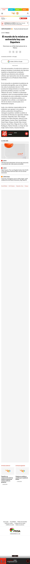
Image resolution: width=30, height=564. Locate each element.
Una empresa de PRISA (15, 530)
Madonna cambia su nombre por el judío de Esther (22, 478)
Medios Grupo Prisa (15, 534)
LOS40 (3, 9)
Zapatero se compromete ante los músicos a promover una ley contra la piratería (7, 479)
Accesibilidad (13, 521)
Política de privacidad (22, 521)
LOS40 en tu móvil (10, 524)
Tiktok (9, 490)
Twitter (13, 52)
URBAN (24, 9)
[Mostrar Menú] (2, 13)
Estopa (26, 186)
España (3, 18)
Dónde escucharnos (20, 524)
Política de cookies (9, 523)
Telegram (20, 52)
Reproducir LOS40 (26, 133)
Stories (24, 490)
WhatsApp (16, 52)
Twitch (21, 490)
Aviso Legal (5, 521)
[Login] (28, 13)
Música (7, 32)
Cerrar (27, 23)
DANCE (17, 9)
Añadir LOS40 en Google (16, 61)
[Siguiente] (27, 29)
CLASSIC (11, 9)
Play (28, 561)
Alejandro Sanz (19, 186)
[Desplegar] (15, 555)
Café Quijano (12, 186)
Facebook (10, 52)
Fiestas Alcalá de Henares (21, 29)
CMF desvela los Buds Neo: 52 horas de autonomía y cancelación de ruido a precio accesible (14, 163)
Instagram (6, 490)
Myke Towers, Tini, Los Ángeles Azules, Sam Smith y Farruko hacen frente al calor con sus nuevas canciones (14, 171)
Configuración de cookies (20, 523)
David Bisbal (4, 186)
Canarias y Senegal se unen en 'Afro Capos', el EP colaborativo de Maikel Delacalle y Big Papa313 (14, 179)
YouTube (12, 490)
